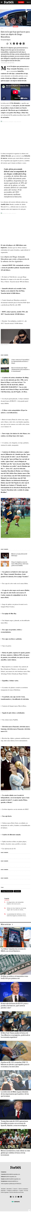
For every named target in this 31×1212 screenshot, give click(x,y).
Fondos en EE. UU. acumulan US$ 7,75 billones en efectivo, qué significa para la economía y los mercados (15, 1064)
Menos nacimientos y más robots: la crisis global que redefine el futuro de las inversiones (15, 1153)
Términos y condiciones (12, 1190)
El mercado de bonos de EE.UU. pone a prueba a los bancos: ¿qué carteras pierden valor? (14, 1006)
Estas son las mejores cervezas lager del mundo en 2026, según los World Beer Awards (16, 909)
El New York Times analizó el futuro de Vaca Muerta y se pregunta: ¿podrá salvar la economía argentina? (15, 1035)
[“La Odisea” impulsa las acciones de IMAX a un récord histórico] (15, 937)
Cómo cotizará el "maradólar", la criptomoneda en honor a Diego (20, 361)
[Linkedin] (23, 43)
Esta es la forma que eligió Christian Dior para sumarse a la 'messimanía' (20, 369)
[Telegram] (20, 43)
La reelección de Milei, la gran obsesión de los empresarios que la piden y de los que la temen (15, 1094)
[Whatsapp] (7, 43)
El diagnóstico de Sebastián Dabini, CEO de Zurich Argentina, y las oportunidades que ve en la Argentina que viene (16, 903)
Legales (21, 1190)
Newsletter (9, 1188)
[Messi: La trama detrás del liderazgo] (5, 555)
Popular (6, 898)
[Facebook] (14, 43)
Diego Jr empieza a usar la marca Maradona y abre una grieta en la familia (19, 563)
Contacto (15, 1188)
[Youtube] (18, 1197)
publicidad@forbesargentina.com (13, 1174)
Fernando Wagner (6, 39)
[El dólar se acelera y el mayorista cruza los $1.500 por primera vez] (15, 965)
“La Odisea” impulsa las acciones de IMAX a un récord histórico (13, 950)
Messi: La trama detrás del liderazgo (19, 554)
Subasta (17, 891)
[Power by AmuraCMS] (15, 1201)
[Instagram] (16, 1197)
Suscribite (21, 2)
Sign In (28, 2)
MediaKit (3, 1188)
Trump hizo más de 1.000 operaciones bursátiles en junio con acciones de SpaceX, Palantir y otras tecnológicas (14, 1123)
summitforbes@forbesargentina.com (13, 1179)
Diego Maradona (7, 891)
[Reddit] (17, 43)
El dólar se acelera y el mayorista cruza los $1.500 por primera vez (14, 977)
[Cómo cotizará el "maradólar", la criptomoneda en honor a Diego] (5, 361)
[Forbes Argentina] (9, 2)
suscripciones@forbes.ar (12, 1181)
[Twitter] (11, 43)
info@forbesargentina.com (10, 1176)
